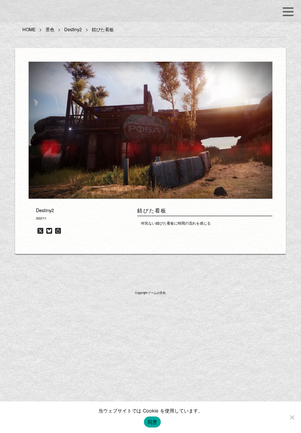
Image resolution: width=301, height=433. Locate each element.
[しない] (291, 417)
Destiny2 (73, 29)
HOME (29, 29)
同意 (152, 422)
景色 (50, 29)
